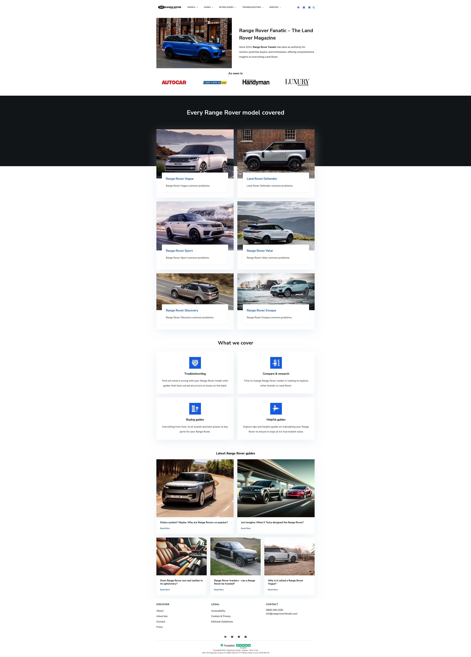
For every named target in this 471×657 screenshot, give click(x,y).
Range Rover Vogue (180, 179)
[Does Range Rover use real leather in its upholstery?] (181, 556)
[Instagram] (309, 7)
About (160, 610)
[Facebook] (298, 7)
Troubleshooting (251, 7)
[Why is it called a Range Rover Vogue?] (289, 556)
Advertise (162, 616)
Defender (270, 179)
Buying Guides (226, 7)
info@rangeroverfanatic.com (281, 613)
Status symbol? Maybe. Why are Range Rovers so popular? (194, 522)
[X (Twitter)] (304, 7)
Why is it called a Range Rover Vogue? (285, 582)
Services (273, 7)
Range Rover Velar (260, 251)
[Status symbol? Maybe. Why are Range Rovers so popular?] (195, 488)
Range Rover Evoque (261, 310)
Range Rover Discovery (182, 310)
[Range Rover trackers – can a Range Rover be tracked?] (235, 556)
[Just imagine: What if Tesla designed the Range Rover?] (276, 488)
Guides (207, 7)
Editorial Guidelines (222, 621)
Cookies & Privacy (221, 616)
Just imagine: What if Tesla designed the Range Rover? (272, 522)
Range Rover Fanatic (234, 650)
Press (159, 627)
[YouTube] (246, 637)
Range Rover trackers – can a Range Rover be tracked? (234, 582)
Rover (259, 179)
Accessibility (218, 610)
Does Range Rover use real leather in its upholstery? (181, 582)
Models (191, 7)
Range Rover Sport (179, 251)
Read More (165, 528)
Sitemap (245, 650)
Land (251, 179)
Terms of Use (253, 650)
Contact (160, 621)
